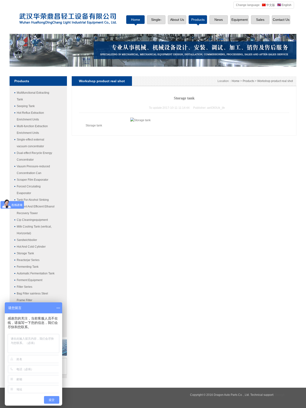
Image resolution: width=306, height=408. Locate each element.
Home (135, 20)
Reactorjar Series (28, 260)
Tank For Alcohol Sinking (33, 199)
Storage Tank (25, 253)
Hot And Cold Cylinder (31, 246)
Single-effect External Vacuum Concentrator (156, 22)
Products (198, 20)
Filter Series (24, 286)
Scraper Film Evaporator (32, 179)
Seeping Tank (26, 106)
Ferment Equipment (29, 280)
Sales (260, 20)
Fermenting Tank (27, 266)
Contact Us (281, 20)
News (218, 20)
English (286, 5)
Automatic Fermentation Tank (36, 273)
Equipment (239, 20)
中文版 (270, 5)
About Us (177, 20)
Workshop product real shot (275, 81)
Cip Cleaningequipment (32, 220)
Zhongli (279, 395)
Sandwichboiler (27, 240)
